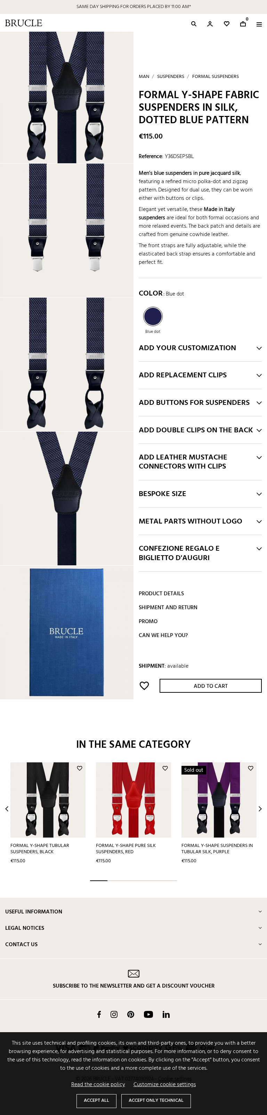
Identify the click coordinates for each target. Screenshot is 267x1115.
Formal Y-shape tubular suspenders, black (39, 849)
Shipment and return (168, 607)
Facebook (99, 1014)
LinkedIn (166, 1014)
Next (260, 808)
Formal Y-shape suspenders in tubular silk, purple (217, 849)
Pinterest (130, 1014)
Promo (148, 621)
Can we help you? (163, 635)
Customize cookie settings (165, 1085)
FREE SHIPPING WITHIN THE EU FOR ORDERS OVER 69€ (134, 7)
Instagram (114, 1014)
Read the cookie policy (98, 1085)
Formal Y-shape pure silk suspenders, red (126, 849)
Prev (6, 808)
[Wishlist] (226, 23)
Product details (161, 593)
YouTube (148, 1014)
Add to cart (211, 686)
